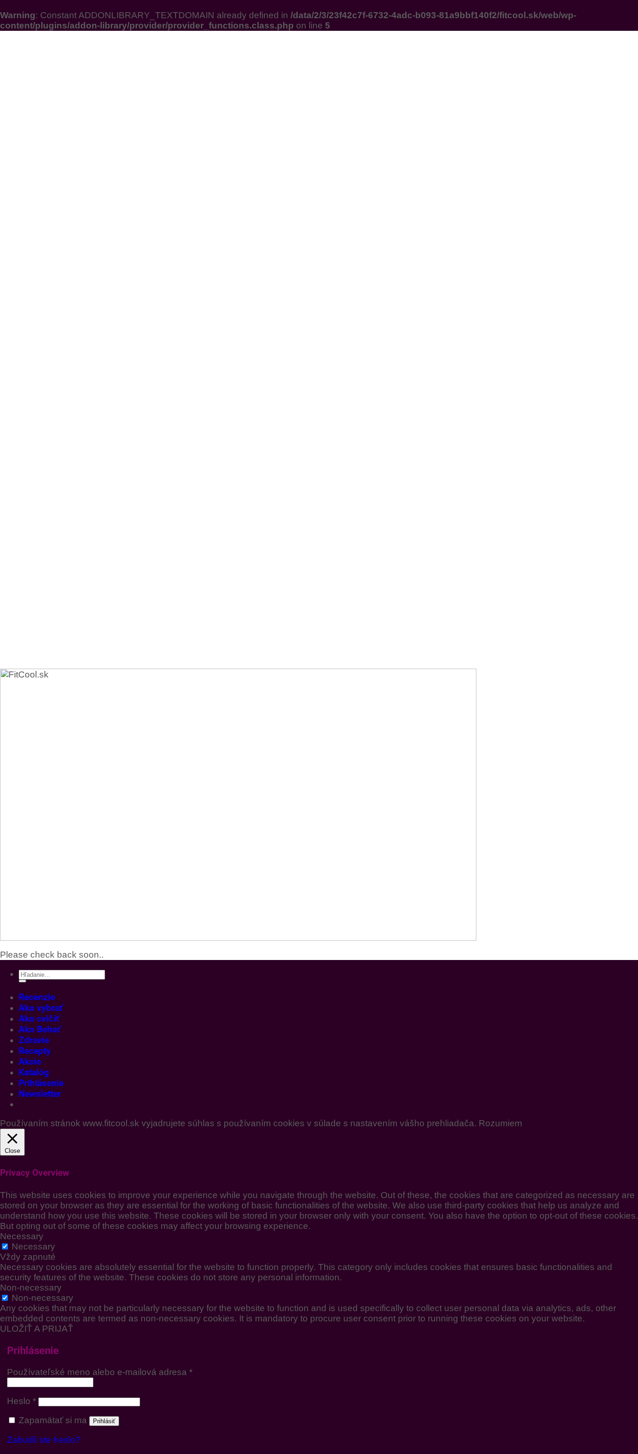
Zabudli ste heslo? (44, 1440)
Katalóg (34, 1072)
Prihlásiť (104, 1421)
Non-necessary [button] (31, 1287)
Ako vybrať (41, 1007)
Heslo (21, 1401)
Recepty (35, 1050)
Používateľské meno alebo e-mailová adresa (99, 1372)
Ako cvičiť (39, 1018)
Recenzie (37, 997)
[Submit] (22, 981)
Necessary (33, 1246)
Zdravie (34, 1040)
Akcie (30, 1061)
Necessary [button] (21, 1236)
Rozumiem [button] (500, 1123)
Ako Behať (40, 1029)
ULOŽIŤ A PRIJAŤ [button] (36, 1329)
